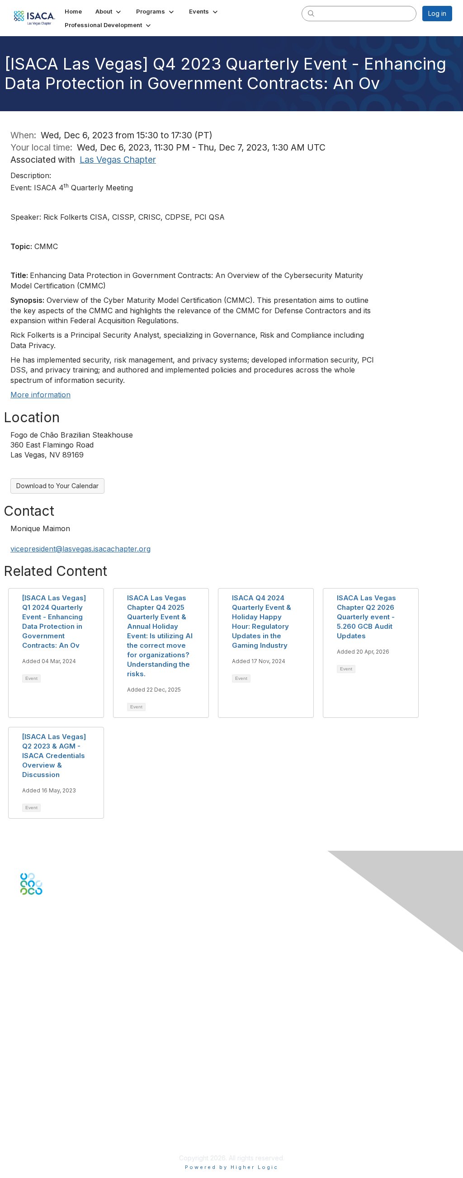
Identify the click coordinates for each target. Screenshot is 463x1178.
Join (26, 1030)
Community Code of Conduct (63, 1104)
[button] (109, 11)
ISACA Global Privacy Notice (62, 1131)
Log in (437, 13)
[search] (311, 13)
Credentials (37, 1048)
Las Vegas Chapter (118, 159)
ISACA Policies (41, 1113)
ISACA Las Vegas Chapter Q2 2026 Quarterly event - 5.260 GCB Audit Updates (366, 617)
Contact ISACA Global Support (66, 991)
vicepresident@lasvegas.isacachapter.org (80, 548)
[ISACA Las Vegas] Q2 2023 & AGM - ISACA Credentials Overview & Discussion (54, 755)
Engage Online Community (60, 939)
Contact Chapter (44, 978)
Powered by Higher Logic (232, 1167)
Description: (30, 175)
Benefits (32, 1039)
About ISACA (39, 1095)
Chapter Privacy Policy (54, 1144)
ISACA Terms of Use (50, 1122)
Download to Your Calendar (57, 486)
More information (40, 394)
